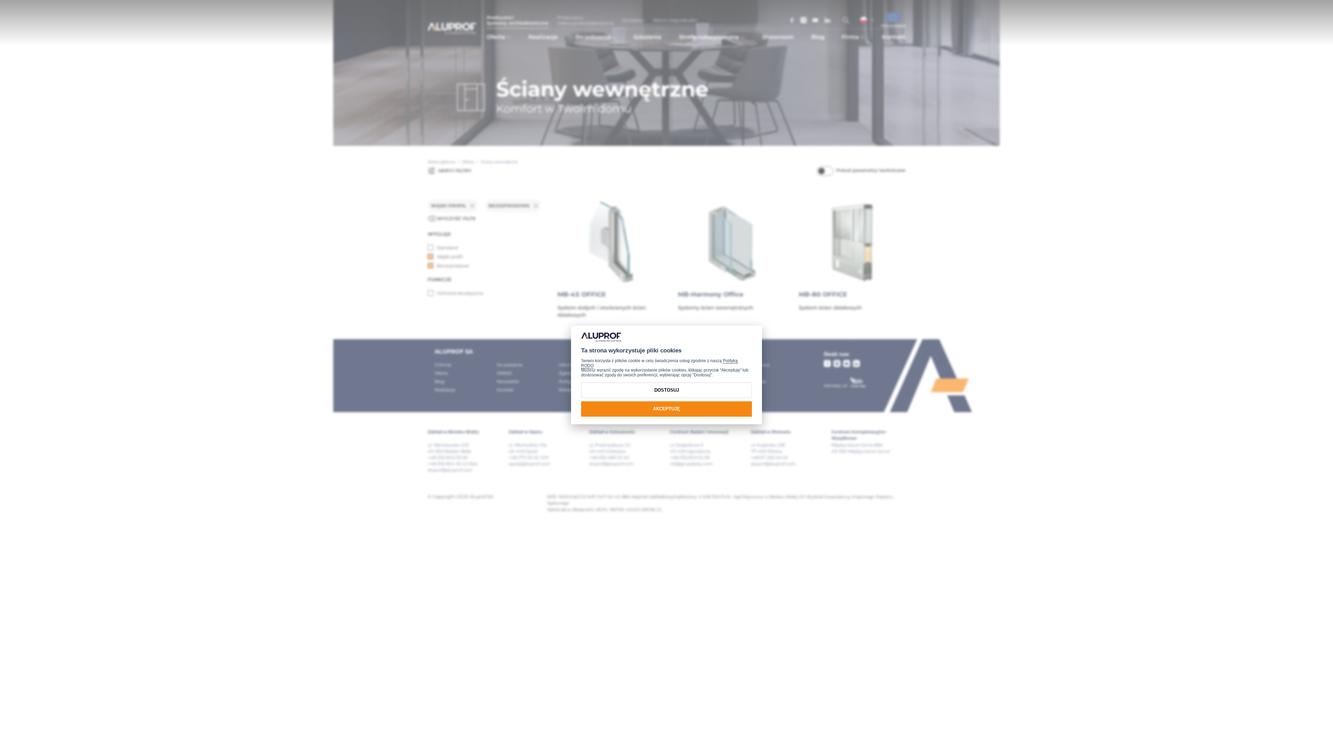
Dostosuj (666, 390)
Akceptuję (666, 408)
